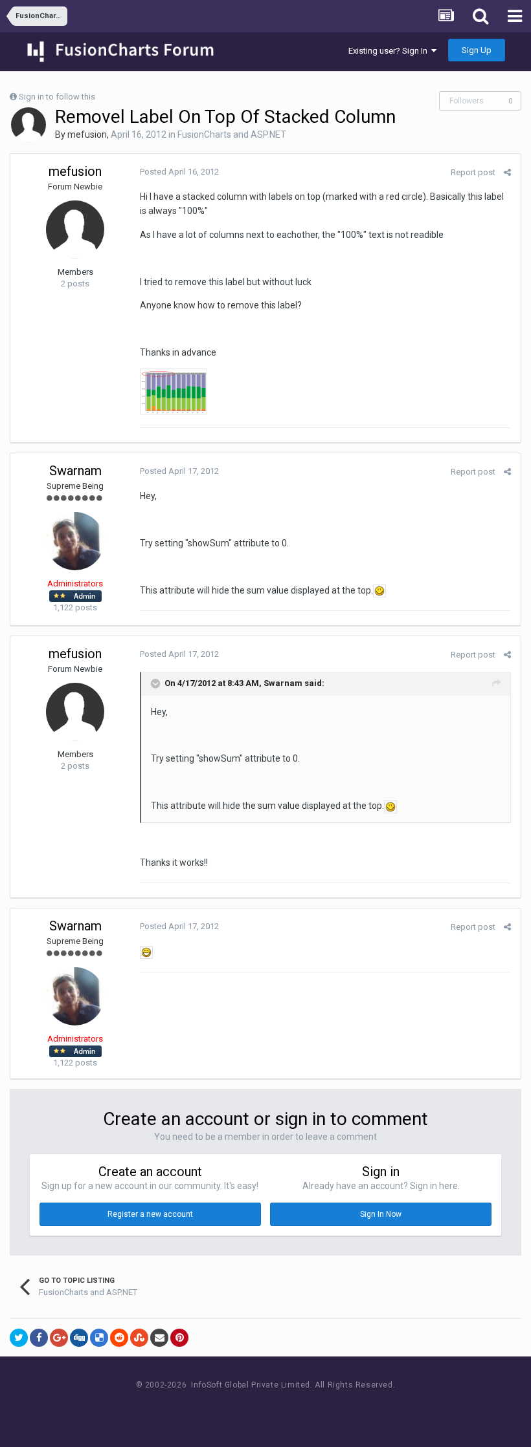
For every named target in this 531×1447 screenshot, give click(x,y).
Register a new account (150, 1214)
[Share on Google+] (59, 1338)
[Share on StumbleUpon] (139, 1338)
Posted (179, 172)
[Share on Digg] (79, 1338)
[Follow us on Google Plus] (311, 1409)
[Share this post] (507, 172)
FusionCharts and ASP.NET (231, 134)
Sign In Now (380, 1214)
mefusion (87, 134)
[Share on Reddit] (119, 1338)
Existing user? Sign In (389, 51)
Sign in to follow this (57, 97)
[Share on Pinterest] (179, 1338)
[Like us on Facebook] (253, 1409)
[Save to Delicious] (99, 1338)
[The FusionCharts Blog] (224, 1409)
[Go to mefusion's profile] (28, 124)
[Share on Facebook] (39, 1338)
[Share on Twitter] (19, 1338)
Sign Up (476, 50)
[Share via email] (159, 1338)
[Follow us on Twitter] (282, 1409)
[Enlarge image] (379, 590)
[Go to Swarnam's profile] (75, 541)
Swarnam (75, 470)
